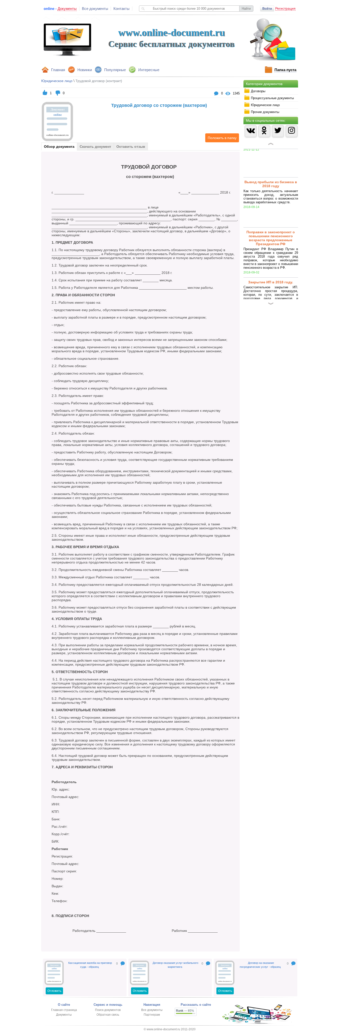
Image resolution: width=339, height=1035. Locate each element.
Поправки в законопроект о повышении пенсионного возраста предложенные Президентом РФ (270, 209)
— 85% (185, 1010)
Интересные (148, 70)
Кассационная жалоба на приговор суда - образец (90, 964)
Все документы (95, 8)
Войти (267, 8)
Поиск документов (108, 1010)
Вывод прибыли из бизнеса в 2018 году (270, 155)
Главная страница (64, 1010)
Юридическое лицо (56, 81)
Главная (58, 70)
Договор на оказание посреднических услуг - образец (260, 964)
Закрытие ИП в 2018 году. (270, 254)
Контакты (121, 8)
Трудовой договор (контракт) (98, 81)
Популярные (115, 70)
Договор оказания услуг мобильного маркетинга (175, 964)
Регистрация (285, 8)
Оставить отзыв (130, 146)
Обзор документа (59, 146)
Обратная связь (108, 1014)
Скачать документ (95, 146)
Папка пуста (285, 70)
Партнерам (152, 1014)
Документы (64, 1014)
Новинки (84, 70)
